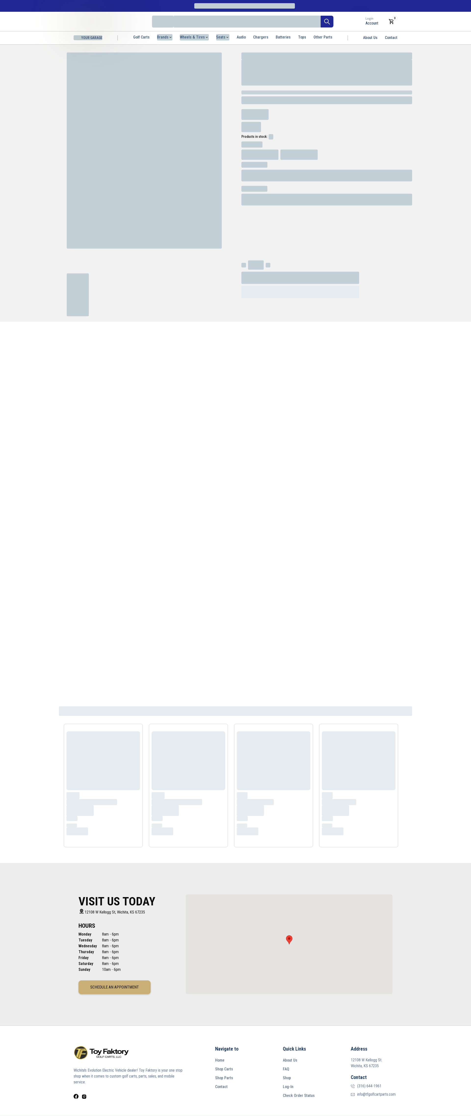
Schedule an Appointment (114, 987)
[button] (289, 939)
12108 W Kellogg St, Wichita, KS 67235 (115, 912)
